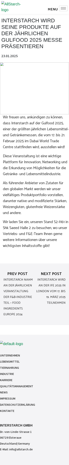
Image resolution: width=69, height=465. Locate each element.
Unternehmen (10, 355)
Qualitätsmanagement (16, 386)
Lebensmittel (10, 362)
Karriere (6, 380)
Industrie (7, 374)
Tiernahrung (9, 368)
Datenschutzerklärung (17, 405)
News (4, 392)
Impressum (7, 398)
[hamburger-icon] (63, 8)
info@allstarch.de (21, 449)
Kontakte (7, 411)
